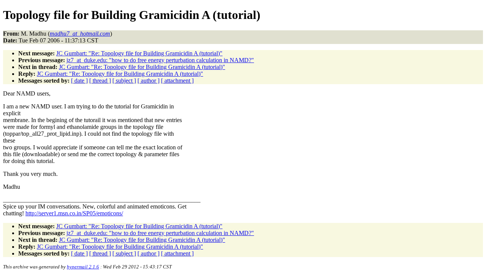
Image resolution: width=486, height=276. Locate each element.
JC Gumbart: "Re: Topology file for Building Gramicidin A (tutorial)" (139, 53)
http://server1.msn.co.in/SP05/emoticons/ (74, 213)
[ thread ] (100, 80)
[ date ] (79, 80)
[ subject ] (124, 80)
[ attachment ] (177, 80)
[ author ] (148, 80)
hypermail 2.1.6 (83, 267)
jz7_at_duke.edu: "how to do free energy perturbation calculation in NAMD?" (160, 60)
